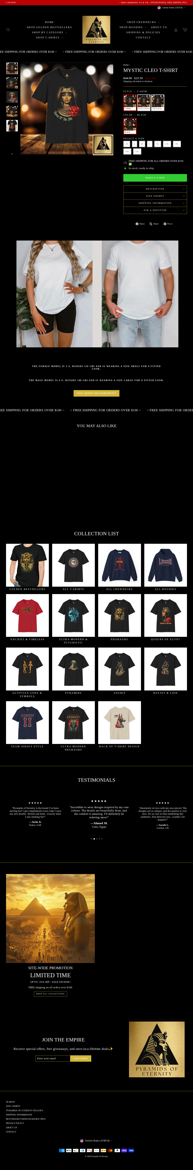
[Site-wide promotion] (50, 918)
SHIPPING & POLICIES (143, 32)
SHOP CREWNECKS (142, 22)
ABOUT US (159, 27)
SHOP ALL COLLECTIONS (50, 994)
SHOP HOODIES (132, 27)
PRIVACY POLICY (15, 1123)
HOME (49, 22)
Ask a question (155, 210)
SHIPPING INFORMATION (19, 1115)
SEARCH (10, 1102)
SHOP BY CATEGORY (48, 32)
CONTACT (143, 37)
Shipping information (155, 203)
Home (126, 65)
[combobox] (28, 503)
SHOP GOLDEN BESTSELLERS (49, 27)
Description (155, 189)
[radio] (130, 102)
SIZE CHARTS (155, 196)
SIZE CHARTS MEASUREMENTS (96, 393)
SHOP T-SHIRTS (48, 37)
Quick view (27, 496)
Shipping (127, 81)
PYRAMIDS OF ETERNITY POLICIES (24, 1110)
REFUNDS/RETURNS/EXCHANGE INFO (26, 1119)
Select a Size (134, 138)
